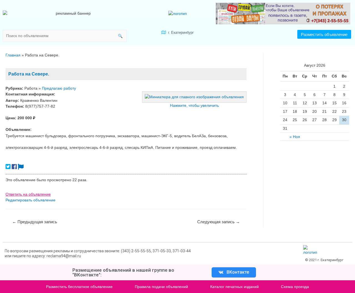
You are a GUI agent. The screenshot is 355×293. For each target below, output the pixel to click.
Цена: (11, 118)
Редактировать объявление (30, 200)
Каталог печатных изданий (234, 286)
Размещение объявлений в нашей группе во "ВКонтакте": (123, 272)
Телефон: (15, 106)
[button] (324, 34)
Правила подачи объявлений (161, 286)
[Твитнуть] (8, 167)
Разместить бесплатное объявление (79, 286)
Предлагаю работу (59, 88)
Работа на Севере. (28, 74)
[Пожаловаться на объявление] (21, 167)
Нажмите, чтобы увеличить (194, 105)
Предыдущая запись (34, 221)
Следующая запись (218, 221)
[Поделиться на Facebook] (14, 167)
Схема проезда (295, 286)
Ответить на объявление (28, 194)
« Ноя (295, 136)
